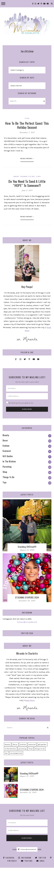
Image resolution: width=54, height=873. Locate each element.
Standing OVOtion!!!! (27, 546)
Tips (27, 118)
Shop (16, 176)
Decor (15, 744)
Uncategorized (16, 753)
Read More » (27, 158)
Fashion (23, 744)
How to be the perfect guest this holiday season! (27, 125)
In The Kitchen (10, 749)
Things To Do (27, 176)
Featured (32, 744)
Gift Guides (42, 744)
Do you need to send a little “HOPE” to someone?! (26, 183)
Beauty (7, 744)
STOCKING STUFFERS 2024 (27, 597)
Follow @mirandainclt (27, 622)
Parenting (22, 749)
